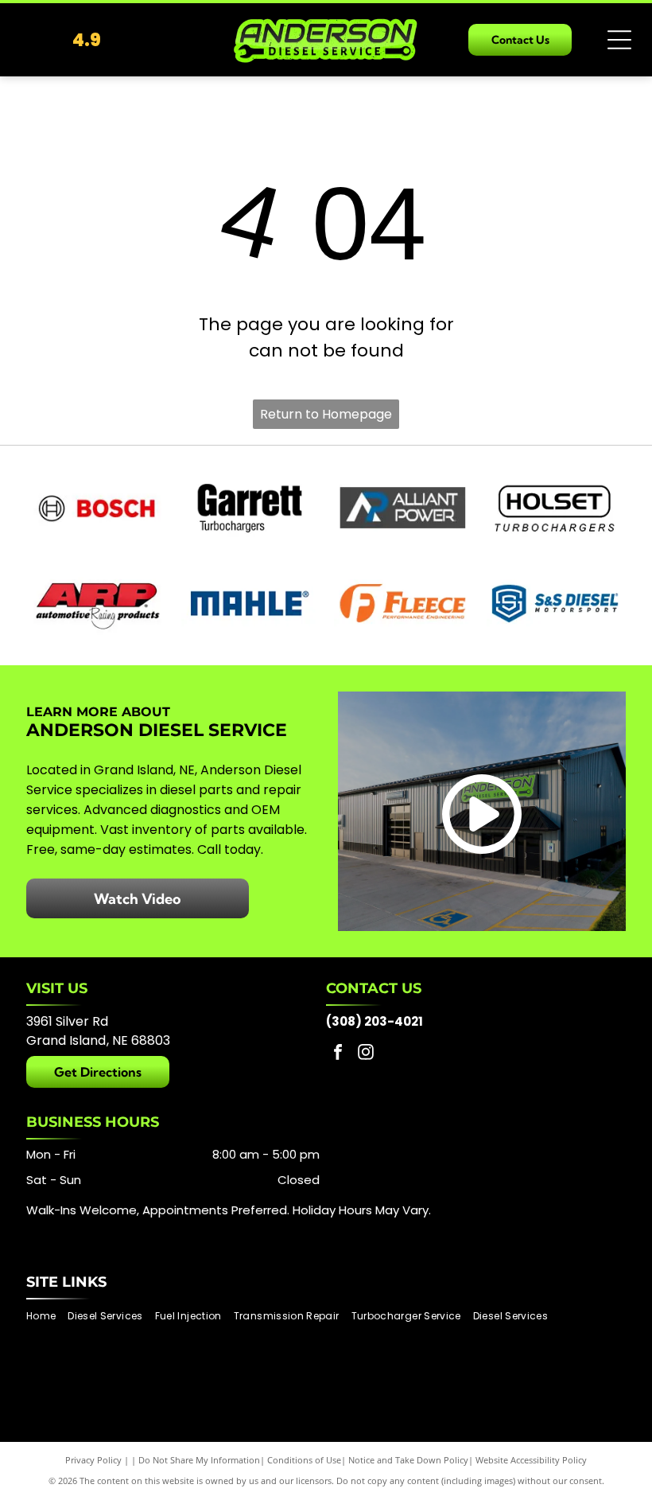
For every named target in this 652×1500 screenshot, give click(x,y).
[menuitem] (47, 1316)
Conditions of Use (304, 1460)
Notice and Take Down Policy (408, 1460)
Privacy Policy (93, 1460)
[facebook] (338, 1054)
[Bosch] (97, 507)
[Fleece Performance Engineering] (402, 603)
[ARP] (97, 603)
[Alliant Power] (402, 507)
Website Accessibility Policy (531, 1460)
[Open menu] (619, 40)
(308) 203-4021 (374, 1021)
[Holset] (555, 507)
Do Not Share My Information (199, 1460)
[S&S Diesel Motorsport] (555, 603)
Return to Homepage (326, 414)
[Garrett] (249, 507)
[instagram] (366, 1054)
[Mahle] (249, 603)
